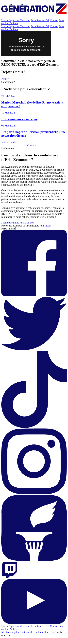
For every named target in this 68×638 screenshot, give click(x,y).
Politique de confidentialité (34, 632)
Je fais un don (27, 222)
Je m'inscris (29, 145)
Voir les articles (9, 142)
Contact (54, 20)
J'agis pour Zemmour (19, 20)
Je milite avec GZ (40, 20)
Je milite (15, 222)
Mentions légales (10, 632)
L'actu (4, 20)
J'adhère (13, 23)
